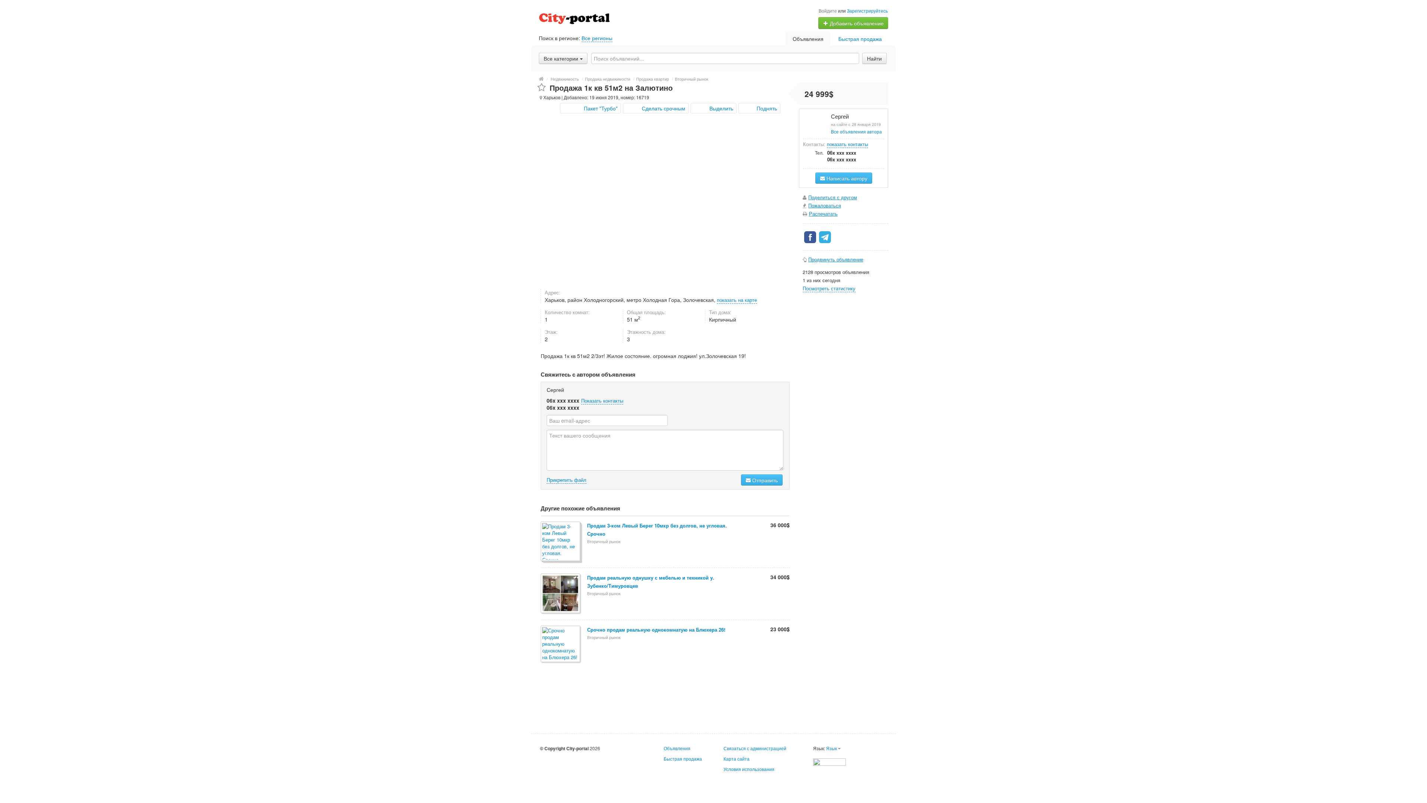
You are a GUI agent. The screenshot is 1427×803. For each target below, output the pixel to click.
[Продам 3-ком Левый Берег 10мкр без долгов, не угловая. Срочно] (561, 542)
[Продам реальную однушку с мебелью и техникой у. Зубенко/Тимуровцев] (561, 594)
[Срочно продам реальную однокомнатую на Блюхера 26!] (561, 644)
